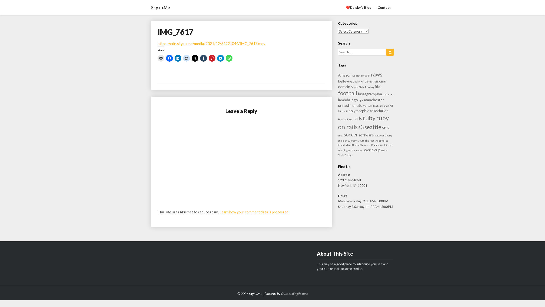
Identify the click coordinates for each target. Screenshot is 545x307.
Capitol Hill (358, 81)
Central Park (372, 81)
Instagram (366, 94)
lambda (344, 100)
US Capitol (374, 145)
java (378, 94)
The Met (369, 140)
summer (342, 140)
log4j (361, 100)
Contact (384, 7)
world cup (372, 150)
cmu (382, 81)
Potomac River (345, 119)
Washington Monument (350, 150)
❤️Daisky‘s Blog (358, 7)
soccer (351, 135)
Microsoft (343, 111)
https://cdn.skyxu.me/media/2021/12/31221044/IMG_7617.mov (211, 43)
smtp (340, 135)
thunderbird (344, 145)
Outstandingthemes (294, 293)
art (369, 75)
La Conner (388, 94)
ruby (369, 118)
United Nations (360, 145)
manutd (356, 105)
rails (357, 118)
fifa (377, 86)
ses (385, 127)
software (366, 135)
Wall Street (386, 145)
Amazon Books (359, 75)
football (347, 93)
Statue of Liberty (383, 135)
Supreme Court (356, 140)
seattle (372, 127)
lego (354, 100)
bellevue (345, 81)
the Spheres (381, 140)
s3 (361, 127)
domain (344, 86)
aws (377, 74)
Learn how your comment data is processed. (254, 212)
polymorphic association (369, 111)
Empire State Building (362, 87)
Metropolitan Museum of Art (378, 105)
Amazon (344, 75)
